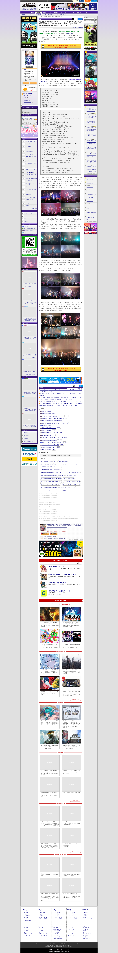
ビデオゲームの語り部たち (31, 189)
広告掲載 (67, 949)
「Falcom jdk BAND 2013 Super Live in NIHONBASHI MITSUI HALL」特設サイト (61, 46)
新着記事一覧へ (75, 699)
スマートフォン (56, 926)
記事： (28, 119)
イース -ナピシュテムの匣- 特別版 (50, 445)
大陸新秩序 (62, 490)
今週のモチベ (28, 146)
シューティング (86, 933)
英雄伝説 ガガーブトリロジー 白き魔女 (52, 432)
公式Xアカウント (28, 0)
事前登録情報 (56, 930)
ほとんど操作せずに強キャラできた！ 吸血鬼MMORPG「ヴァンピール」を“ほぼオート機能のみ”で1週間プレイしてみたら (29, 339)
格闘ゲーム (85, 930)
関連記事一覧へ (80, 388)
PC (27, 12)
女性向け (56, 12)
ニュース (26, 95)
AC (73, 12)
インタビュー (38, 14)
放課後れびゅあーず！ (30, 205)
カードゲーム (86, 932)
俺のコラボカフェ (29, 180)
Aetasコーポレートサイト (29, 441)
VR (61, 12)
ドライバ (26, 221)
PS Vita (45, 81)
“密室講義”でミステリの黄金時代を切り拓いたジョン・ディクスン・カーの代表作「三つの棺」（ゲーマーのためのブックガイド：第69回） (50, 794)
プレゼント (26, 215)
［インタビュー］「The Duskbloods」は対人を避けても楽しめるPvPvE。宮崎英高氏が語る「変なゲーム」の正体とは (29, 409)
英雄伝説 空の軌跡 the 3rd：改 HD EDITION (53, 423)
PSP (74, 487)
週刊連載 (26, 917)
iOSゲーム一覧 (56, 937)
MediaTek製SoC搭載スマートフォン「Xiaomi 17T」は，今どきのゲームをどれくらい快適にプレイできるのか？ (71, 823)
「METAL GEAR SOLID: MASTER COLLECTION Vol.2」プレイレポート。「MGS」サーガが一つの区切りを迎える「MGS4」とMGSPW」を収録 (91, 162)
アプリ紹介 (56, 933)
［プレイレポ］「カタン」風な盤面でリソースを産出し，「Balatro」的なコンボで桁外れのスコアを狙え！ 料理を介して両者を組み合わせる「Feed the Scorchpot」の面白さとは (50, 823)
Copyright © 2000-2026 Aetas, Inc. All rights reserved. (59, 951)
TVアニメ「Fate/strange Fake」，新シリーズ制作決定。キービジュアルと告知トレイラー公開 (50, 693)
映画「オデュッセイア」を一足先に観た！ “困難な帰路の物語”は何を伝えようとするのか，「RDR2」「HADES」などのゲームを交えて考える (29, 285)
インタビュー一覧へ (75, 903)
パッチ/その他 (27, 102)
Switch (44, 12)
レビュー (23, 14)
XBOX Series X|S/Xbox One (29, 228)
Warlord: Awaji (89, 190)
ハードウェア (67, 12)
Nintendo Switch (27, 232)
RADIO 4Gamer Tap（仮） (31, 169)
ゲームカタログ (63, 14)
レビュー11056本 (25, 9)
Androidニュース (57, 929)
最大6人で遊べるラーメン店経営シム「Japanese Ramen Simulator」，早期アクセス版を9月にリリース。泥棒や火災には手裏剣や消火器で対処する (91, 136)
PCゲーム (26, 226)
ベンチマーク (71, 935)
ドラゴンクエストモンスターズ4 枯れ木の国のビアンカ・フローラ (91, 196)
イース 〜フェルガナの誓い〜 (49, 440)
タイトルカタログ (43, 918)
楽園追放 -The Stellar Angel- (91, 213)
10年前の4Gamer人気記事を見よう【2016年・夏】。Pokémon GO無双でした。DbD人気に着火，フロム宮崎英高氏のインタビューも (29, 302)
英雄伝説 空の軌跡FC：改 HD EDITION (52, 420)
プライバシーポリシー (28, 432)
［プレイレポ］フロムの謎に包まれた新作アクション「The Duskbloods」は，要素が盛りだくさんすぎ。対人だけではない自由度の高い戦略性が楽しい (91, 149)
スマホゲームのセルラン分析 (31, 161)
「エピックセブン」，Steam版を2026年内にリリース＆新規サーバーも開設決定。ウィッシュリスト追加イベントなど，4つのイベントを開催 (50, 671)
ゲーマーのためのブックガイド (31, 175)
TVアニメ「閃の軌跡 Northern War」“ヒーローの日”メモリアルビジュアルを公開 (60, 401)
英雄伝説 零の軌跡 (46, 430)
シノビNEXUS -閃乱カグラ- (91, 218)
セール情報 (56, 932)
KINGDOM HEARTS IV (91, 204)
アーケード (84, 926)
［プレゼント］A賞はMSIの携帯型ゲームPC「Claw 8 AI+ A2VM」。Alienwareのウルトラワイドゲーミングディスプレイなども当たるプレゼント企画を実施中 (71, 693)
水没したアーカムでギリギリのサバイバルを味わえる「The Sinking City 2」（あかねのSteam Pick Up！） (71, 772)
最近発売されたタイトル (53, 14)
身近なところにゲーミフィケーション (31, 200)
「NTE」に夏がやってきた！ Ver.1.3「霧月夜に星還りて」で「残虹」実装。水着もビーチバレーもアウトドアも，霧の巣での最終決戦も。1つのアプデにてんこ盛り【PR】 (50, 722)
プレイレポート (30, 14)
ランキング (94, 0)
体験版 (25, 914)
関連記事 (69, 33)
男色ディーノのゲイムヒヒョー (31, 157)
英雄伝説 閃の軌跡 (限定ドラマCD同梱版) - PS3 (55, 538)
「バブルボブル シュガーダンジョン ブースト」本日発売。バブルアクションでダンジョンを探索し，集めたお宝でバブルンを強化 (50, 646)
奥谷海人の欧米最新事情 (30, 141)
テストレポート (72, 929)
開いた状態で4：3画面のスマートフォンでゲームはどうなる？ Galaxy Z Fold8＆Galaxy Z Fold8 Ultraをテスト (71, 845)
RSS (22, 0)
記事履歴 (87, 0)
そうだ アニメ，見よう (30, 172)
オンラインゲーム (28, 911)
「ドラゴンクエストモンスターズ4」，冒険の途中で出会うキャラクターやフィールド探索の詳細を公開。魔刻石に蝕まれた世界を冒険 (91, 116)
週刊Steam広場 (28, 167)
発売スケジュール (43, 917)
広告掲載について (27, 438)
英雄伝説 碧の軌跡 (46, 449)
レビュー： (32, 119)
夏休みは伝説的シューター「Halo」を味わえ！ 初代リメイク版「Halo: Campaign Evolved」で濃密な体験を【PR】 (49, 747)
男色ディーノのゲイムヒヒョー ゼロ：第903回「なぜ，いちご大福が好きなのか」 (71, 793)
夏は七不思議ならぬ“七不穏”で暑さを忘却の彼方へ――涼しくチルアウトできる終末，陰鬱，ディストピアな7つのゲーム (29, 319)
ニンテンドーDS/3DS (42, 926)
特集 (25, 97)
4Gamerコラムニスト (30, 186)
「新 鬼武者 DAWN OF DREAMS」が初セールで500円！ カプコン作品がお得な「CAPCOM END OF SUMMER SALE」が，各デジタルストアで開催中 (71, 624)
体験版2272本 (33, 9)
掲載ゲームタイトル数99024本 (29, 8)
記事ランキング (27, 920)
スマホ (49, 12)
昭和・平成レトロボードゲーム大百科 (31, 184)
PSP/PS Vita (85, 909)
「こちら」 (66, 945)
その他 (84, 937)
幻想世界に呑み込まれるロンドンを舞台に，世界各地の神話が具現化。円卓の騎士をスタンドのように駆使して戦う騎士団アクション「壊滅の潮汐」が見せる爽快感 (50, 845)
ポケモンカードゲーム (91, 179)
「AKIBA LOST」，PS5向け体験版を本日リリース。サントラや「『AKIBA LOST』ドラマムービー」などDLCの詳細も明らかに (71, 646)
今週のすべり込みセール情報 (31, 164)
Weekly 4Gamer (28, 143)
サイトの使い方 (37, 0)
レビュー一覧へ (75, 851)
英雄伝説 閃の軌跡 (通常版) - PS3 (51, 536)
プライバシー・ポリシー (59, 949)
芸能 (49, 490)
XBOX (32, 12)
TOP (23, 12)
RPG (56, 461)
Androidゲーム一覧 (57, 938)
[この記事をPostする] (73, 19)
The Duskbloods (90, 201)
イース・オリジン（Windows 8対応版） (52, 442)
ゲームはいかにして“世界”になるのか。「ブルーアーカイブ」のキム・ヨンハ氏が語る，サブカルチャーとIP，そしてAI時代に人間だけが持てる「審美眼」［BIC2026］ (71, 895)
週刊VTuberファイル (30, 154)
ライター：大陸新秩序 (78, 27)
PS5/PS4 (38, 12)
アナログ (79, 12)
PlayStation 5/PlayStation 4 (29, 230)
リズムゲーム (86, 935)
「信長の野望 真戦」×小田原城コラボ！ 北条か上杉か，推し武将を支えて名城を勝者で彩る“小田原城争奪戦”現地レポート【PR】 (71, 747)
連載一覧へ (34, 208)
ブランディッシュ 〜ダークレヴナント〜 (52, 437)
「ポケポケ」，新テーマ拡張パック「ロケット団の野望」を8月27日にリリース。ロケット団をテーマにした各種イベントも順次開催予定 (91, 168)
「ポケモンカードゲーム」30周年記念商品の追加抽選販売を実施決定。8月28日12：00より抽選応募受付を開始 (91, 110)
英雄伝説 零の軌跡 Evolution (49, 428)
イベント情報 (86, 929)
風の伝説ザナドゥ (46, 425)
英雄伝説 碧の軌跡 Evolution (49, 447)
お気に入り (81, 0)
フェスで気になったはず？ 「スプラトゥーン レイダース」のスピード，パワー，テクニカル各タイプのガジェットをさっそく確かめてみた (29, 356)
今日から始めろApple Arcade (31, 178)
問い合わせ (44, 0)
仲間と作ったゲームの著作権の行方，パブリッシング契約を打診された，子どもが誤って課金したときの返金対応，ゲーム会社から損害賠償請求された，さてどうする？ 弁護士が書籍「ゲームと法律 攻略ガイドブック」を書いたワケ (29, 427)
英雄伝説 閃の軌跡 (29, 64)
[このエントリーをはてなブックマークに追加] (81, 19)
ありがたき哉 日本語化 (30, 197)
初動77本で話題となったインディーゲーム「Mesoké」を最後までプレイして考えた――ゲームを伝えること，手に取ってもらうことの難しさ (29, 373)
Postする (76, 19)
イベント (43, 490)
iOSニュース (56, 927)
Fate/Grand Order (90, 183)
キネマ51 (27, 203)
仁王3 (88, 208)
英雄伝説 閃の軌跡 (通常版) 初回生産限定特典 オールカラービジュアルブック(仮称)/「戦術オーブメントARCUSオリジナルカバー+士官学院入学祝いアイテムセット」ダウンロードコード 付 (64, 526)
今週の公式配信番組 (29, 151)
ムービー (44, 14)
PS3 (42, 81)
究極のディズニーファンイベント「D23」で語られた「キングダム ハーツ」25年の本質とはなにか (29, 392)
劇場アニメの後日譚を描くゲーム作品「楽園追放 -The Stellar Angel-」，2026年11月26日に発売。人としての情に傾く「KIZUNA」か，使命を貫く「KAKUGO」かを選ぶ (91, 129)
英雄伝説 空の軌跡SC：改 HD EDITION (52, 418)
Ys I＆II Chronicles (46, 435)
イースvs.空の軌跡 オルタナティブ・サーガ (53, 416)
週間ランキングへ (93, 171)
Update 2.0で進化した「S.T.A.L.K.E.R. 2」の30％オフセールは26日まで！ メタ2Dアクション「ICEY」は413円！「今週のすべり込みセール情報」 (50, 624)
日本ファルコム (27, 70)
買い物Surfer (28, 194)
